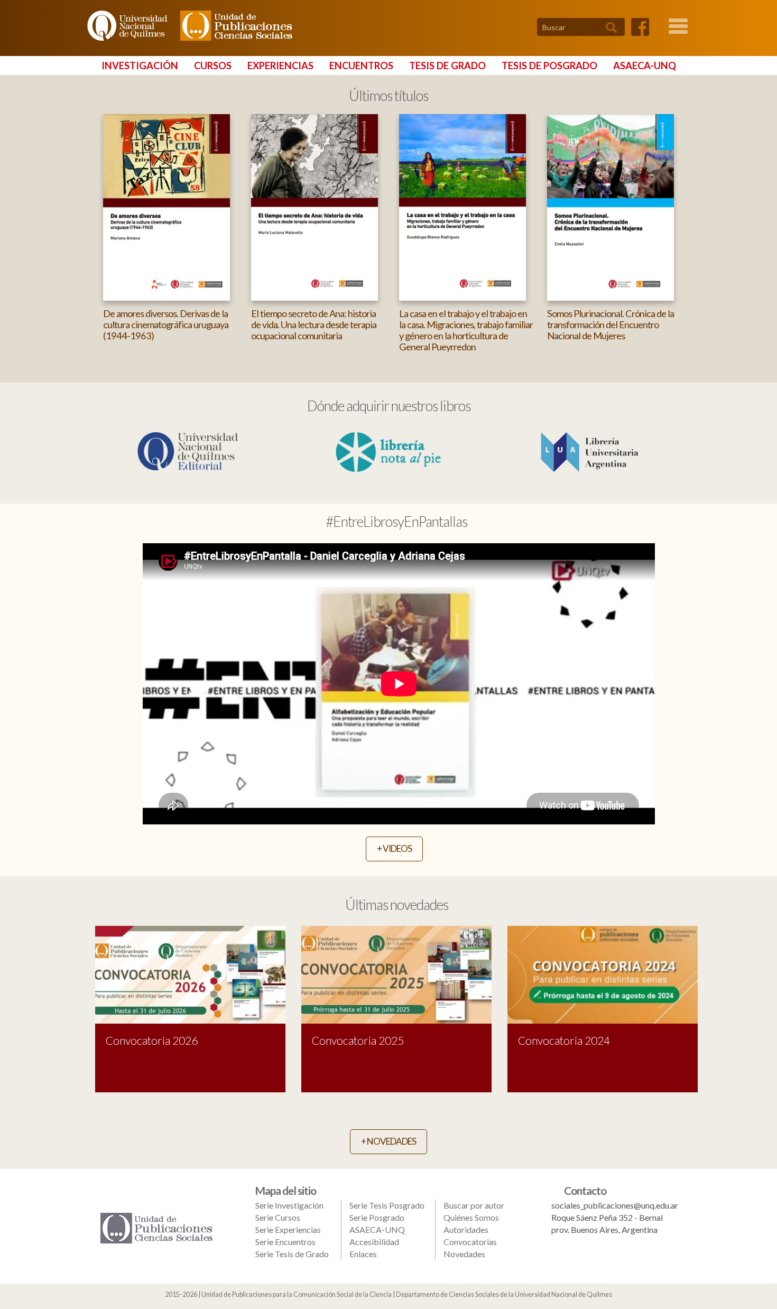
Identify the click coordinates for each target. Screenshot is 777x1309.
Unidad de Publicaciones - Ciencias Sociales (234, 26)
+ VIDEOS (394, 848)
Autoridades (465, 1229)
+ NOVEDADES (388, 1141)
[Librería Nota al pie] (388, 451)
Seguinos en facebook (640, 27)
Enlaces (363, 1254)
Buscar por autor (473, 1205)
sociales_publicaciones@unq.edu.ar (614, 1205)
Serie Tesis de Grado (292, 1254)
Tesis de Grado (447, 65)
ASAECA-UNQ (644, 65)
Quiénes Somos (471, 1217)
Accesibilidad (374, 1242)
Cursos (213, 65)
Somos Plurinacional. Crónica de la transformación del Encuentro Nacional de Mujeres (610, 324)
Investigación (139, 65)
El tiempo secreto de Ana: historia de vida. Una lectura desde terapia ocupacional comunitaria (313, 324)
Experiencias (280, 65)
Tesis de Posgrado (549, 65)
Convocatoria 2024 (564, 1040)
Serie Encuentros (285, 1242)
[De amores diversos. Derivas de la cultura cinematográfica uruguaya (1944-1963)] (166, 206)
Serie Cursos (277, 1217)
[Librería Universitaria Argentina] (589, 451)
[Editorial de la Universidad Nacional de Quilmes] (187, 449)
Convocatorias (470, 1242)
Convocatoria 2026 (152, 1040)
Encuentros (361, 65)
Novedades (464, 1254)
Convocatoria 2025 (358, 1040)
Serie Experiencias (288, 1229)
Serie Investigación (289, 1205)
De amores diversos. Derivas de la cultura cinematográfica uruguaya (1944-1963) (165, 324)
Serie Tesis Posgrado (386, 1205)
